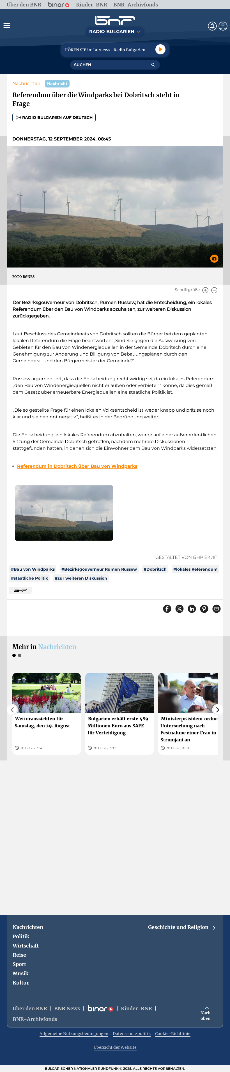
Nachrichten (26, 83)
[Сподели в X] (179, 608)
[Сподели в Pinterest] (204, 608)
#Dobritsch (155, 569)
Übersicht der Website (115, 1047)
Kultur (21, 982)
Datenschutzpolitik (132, 1033)
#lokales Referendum (195, 569)
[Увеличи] (205, 290)
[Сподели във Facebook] (167, 608)
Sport (19, 964)
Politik (21, 936)
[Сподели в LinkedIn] (191, 608)
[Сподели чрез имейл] (216, 608)
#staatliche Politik (29, 578)
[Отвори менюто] (6, 25)
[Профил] (223, 26)
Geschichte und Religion (178, 927)
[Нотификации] (212, 26)
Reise (19, 955)
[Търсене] (153, 64)
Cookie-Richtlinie (172, 1033)
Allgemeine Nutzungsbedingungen (74, 1033)
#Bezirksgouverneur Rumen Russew (99, 569)
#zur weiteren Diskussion (81, 578)
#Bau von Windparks (33, 569)
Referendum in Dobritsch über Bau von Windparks (77, 466)
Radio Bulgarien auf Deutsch (57, 117)
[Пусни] (160, 49)
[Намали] (214, 290)
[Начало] (115, 20)
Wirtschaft (26, 945)
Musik (20, 973)
